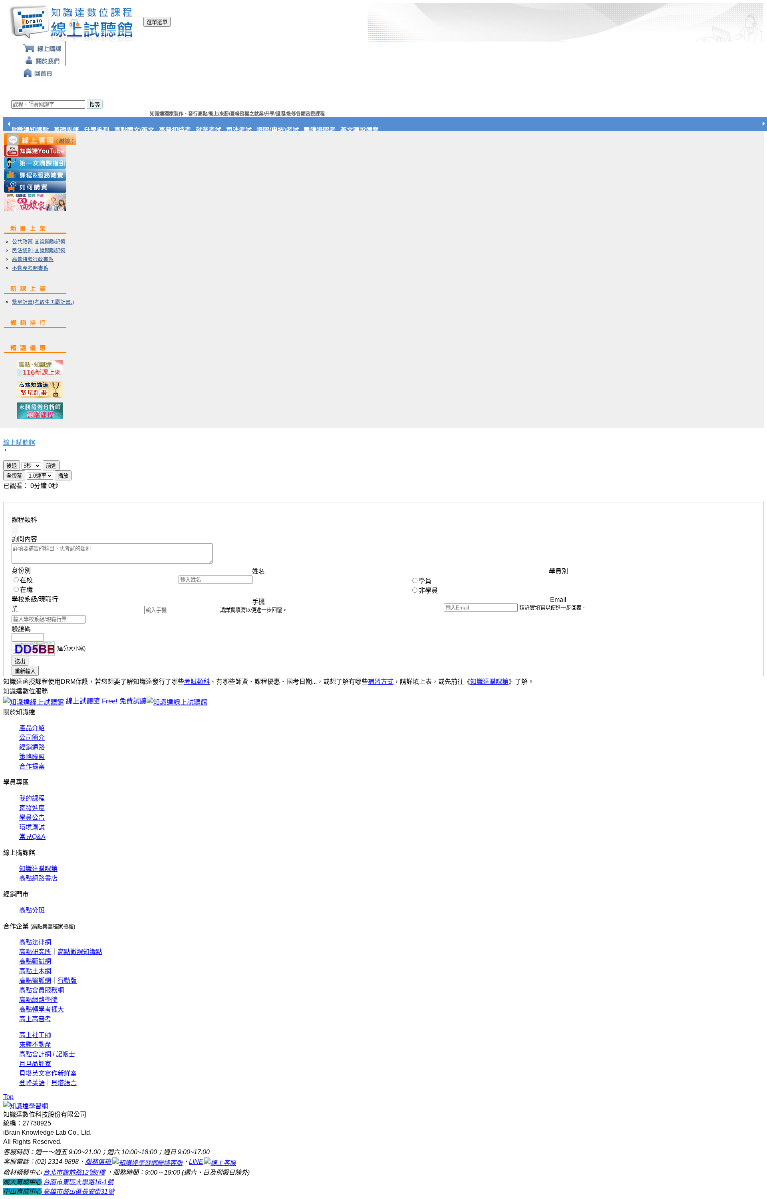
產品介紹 (32, 728)
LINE (196, 1161)
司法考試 (249, 130)
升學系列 (106, 130)
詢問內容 (24, 539)
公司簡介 (32, 737)
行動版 (67, 980)
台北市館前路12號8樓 (74, 1172)
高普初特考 (185, 130)
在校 (26, 580)
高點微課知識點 (36, 130)
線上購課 (42, 47)
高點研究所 (35, 951)
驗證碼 (21, 628)
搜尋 (94, 105)
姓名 (258, 571)
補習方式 (380, 681)
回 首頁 (38, 72)
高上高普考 (35, 1019)
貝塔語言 (64, 1082)
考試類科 (197, 681)
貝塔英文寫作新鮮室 (48, 1073)
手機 (258, 601)
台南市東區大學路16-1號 (77, 1182)
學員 (425, 581)
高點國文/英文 (144, 130)
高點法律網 (35, 942)
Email (558, 599)
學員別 (558, 571)
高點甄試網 (35, 961)
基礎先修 (76, 130)
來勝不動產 (35, 1044)
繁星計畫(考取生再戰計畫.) (43, 302)
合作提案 (32, 766)
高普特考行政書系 (33, 259)
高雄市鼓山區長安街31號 (78, 1191)
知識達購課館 (489, 681)
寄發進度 (32, 808)
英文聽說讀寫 (369, 130)
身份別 (21, 570)
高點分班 (32, 910)
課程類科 (24, 519)
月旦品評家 (35, 1063)
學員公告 (32, 817)
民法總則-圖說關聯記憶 (39, 250)
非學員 (428, 590)
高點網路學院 (38, 999)
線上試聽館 (19, 442)
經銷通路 (32, 747)
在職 (26, 589)
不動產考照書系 (30, 268)
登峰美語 (32, 1082)
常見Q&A (32, 836)
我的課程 (32, 798)
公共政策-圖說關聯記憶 (39, 242)
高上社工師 (35, 1035)
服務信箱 (98, 1161)
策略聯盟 (32, 756)
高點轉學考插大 (41, 1009)
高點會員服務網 (41, 990)
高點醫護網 (35, 980)
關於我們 (42, 59)
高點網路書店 (38, 878)
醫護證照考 (330, 130)
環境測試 (32, 827)
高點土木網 (35, 971)
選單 (157, 22)
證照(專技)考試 (287, 130)
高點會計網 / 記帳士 (47, 1054)
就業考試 (218, 130)
